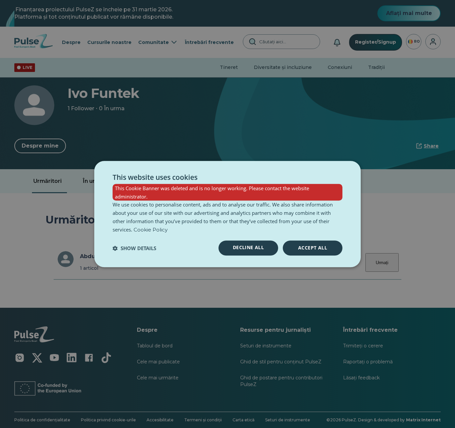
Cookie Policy (151, 229)
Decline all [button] (248, 247)
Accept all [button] (312, 248)
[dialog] (227, 214)
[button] (134, 248)
